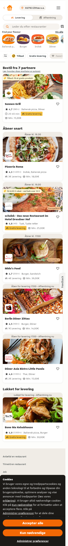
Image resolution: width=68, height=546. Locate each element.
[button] (8, 8)
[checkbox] (8, 41)
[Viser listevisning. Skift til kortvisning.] (62, 26)
